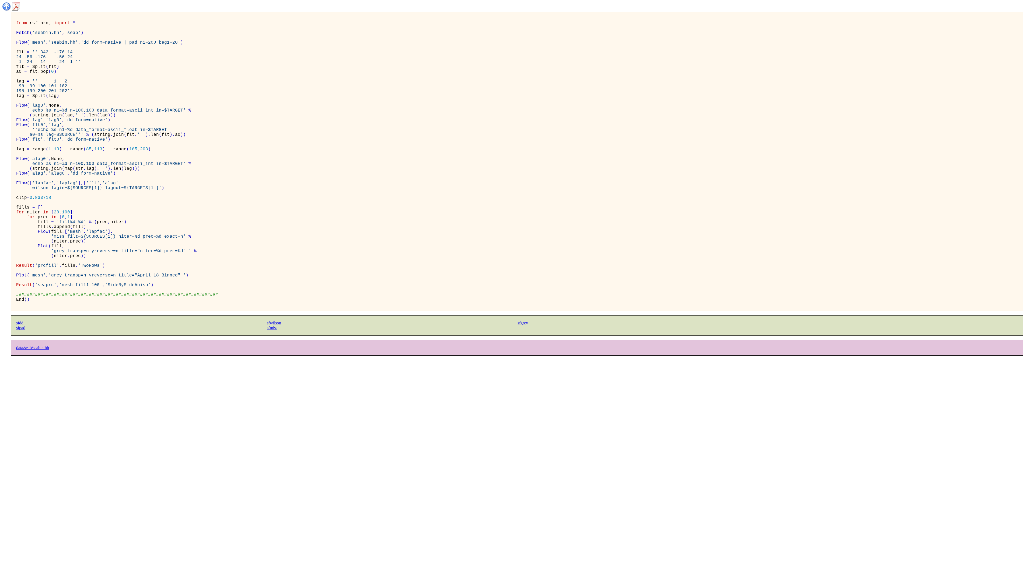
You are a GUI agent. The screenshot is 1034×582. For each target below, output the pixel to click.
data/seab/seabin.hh (32, 347)
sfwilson (274, 323)
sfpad (20, 327)
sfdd (19, 323)
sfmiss (272, 327)
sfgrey (523, 323)
